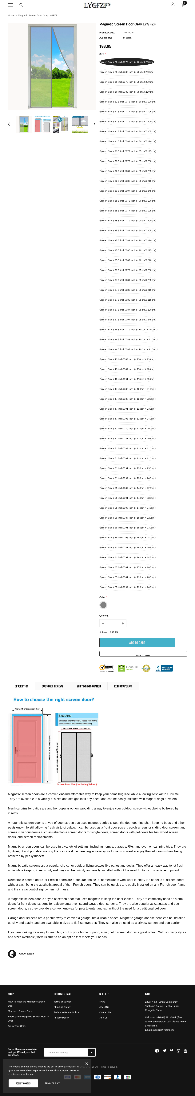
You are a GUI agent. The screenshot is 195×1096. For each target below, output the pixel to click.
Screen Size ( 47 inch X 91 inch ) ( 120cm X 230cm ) (128, 408)
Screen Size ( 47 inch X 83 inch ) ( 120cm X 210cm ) (128, 389)
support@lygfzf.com (163, 1030)
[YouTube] (185, 1050)
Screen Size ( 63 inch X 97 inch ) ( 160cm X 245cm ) (128, 557)
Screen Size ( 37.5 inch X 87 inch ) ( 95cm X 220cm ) (128, 309)
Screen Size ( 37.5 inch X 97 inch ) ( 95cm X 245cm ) (128, 319)
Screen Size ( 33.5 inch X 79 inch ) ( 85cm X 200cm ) (128, 161)
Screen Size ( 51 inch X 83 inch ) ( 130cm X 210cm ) (128, 448)
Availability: (105, 37)
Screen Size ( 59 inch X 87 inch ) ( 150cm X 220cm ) (128, 517)
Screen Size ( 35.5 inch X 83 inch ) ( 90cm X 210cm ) (128, 240)
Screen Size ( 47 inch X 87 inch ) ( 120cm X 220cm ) (128, 399)
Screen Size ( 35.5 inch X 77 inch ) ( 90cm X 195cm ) (128, 210)
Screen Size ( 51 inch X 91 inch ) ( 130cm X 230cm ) (128, 468)
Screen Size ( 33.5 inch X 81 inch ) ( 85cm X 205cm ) (128, 171)
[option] (52, 66)
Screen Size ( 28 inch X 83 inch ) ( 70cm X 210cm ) (127, 72)
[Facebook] (157, 1050)
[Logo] (97, 4)
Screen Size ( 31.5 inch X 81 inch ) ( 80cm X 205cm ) (128, 131)
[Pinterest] (171, 1050)
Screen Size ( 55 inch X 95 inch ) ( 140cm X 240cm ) (128, 508)
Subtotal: (104, 632)
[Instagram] (178, 1050)
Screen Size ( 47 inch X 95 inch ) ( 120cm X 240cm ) (128, 418)
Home (11, 15)
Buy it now (143, 655)
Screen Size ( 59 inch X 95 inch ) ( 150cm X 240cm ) (128, 537)
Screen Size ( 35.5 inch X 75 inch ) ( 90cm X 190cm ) (128, 200)
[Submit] (91, 1052)
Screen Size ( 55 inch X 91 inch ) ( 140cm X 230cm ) (128, 498)
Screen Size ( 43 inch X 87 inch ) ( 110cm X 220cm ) (127, 369)
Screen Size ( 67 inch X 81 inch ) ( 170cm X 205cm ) (128, 567)
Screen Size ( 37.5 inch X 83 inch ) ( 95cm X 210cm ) (128, 290)
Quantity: (104, 615)
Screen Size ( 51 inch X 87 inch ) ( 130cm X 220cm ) (128, 458)
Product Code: (107, 32)
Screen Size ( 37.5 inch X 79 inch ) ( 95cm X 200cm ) (128, 270)
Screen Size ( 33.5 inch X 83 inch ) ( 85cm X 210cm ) (128, 181)
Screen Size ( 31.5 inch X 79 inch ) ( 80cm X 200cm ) (128, 121)
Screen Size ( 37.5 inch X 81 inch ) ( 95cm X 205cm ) (128, 280)
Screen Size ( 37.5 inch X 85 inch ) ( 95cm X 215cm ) (128, 300)
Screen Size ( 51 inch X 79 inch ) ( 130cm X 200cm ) (128, 428)
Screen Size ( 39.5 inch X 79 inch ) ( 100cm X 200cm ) (129, 329)
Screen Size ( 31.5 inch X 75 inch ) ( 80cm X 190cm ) (128, 101)
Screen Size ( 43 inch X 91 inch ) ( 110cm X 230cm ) (127, 379)
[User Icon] (173, 5)
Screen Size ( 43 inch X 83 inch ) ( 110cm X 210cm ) (127, 359)
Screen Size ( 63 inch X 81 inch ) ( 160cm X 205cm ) (128, 547)
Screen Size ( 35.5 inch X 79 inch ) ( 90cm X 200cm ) (128, 220)
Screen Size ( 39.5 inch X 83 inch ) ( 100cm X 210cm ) (129, 339)
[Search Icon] (21, 5)
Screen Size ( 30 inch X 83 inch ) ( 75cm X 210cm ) (127, 91)
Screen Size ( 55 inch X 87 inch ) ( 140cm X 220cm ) (128, 488)
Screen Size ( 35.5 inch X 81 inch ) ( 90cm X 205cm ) (128, 230)
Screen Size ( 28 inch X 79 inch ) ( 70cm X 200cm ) (127, 62)
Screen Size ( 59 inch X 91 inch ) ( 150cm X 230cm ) (128, 527)
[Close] (86, 1064)
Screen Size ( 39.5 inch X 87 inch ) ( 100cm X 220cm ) (129, 349)
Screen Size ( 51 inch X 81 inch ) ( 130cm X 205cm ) (128, 438)
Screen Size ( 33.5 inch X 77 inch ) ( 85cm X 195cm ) (128, 151)
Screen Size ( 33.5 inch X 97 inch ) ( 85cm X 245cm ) (128, 191)
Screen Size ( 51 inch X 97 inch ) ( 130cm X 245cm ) (128, 478)
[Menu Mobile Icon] (10, 4)
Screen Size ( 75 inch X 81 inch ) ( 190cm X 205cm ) (128, 577)
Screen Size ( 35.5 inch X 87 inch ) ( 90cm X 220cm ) (128, 260)
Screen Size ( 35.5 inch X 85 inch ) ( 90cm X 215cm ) (128, 250)
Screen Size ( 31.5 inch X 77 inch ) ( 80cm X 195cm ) (128, 111)
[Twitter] (164, 1050)
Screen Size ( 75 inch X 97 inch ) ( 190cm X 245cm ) (128, 587)
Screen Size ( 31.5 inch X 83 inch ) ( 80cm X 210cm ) (128, 141)
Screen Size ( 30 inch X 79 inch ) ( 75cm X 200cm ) (127, 82)
